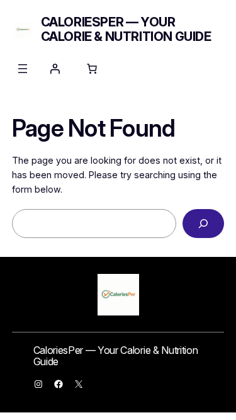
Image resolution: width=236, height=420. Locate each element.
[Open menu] (22, 68)
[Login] (54, 68)
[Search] (203, 224)
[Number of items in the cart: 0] (91, 68)
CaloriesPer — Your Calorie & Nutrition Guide (126, 29)
